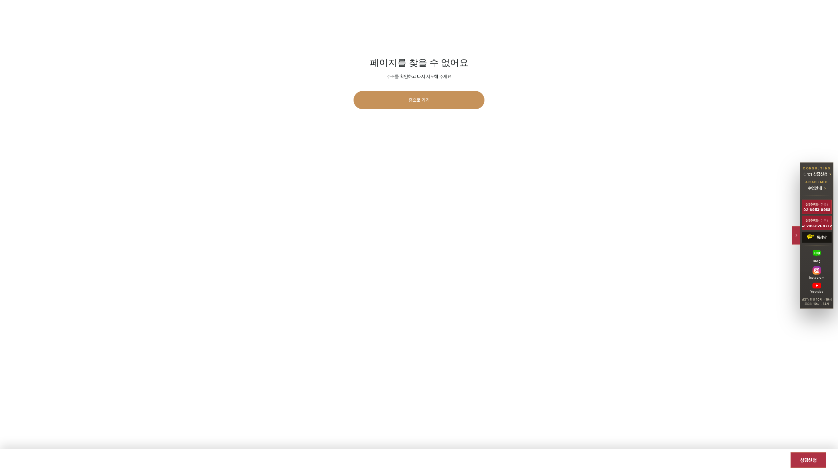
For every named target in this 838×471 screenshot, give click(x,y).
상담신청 (808, 460)
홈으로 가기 (419, 100)
